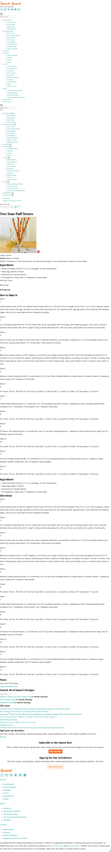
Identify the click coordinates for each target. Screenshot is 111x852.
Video (5, 799)
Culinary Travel (11, 86)
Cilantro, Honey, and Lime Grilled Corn (16, 697)
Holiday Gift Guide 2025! (14, 90)
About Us (7, 808)
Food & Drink (7, 20)
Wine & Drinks (11, 29)
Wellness (10, 57)
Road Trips (10, 75)
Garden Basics (11, 38)
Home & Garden (8, 31)
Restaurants (11, 27)
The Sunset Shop (12, 93)
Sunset (3, 780)
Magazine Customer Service (12, 201)
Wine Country (11, 73)
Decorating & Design (13, 35)
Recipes (3, 709)
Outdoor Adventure (13, 77)
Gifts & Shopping (12, 55)
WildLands (10, 71)
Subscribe (6, 198)
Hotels (9, 84)
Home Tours (10, 33)
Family (9, 60)
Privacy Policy (73, 846)
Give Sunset (7, 102)
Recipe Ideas (11, 24)
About (2, 804)
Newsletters (7, 99)
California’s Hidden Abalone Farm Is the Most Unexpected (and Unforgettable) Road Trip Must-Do (32, 728)
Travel (5, 64)
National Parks (11, 82)
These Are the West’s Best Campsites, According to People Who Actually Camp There (28, 717)
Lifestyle (6, 53)
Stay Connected (5, 204)
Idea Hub (6, 51)
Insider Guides (11, 66)
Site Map (7, 820)
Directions (14, 686)
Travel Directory (12, 68)
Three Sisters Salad (8, 700)
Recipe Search (11, 22)
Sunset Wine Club (12, 95)
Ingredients (5, 686)
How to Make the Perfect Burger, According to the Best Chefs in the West (24, 712)
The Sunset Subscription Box (16, 97)
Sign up (3, 737)
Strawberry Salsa (7, 703)
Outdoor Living (11, 46)
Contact (3, 825)
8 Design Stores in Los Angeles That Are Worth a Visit (18, 722)
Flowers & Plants (12, 44)
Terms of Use (57, 846)
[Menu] (0, 1)
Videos (9, 62)
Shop (5, 88)
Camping (10, 79)
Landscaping (11, 42)
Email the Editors (10, 835)
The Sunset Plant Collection (15, 817)
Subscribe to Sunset (12, 811)
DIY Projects (11, 40)
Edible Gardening (12, 49)
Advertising (8, 829)
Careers (6, 832)
